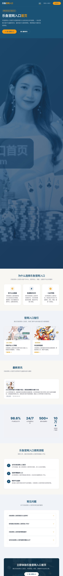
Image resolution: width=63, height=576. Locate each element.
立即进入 (57, 3)
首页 (40, 3)
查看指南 (36, 352)
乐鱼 (7, 3)
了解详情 (8, 352)
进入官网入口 (10, 31)
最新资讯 (25, 31)
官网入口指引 (46, 3)
